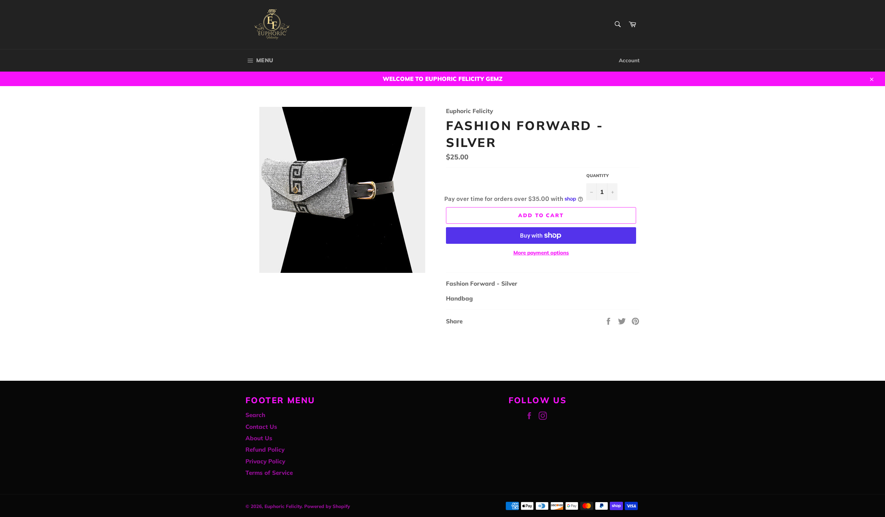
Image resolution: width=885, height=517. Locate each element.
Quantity (597, 175)
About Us (258, 438)
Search (255, 414)
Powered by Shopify (327, 506)
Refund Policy (265, 449)
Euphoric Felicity (282, 506)
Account (629, 60)
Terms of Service (269, 472)
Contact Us (261, 426)
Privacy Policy (265, 461)
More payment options (541, 252)
